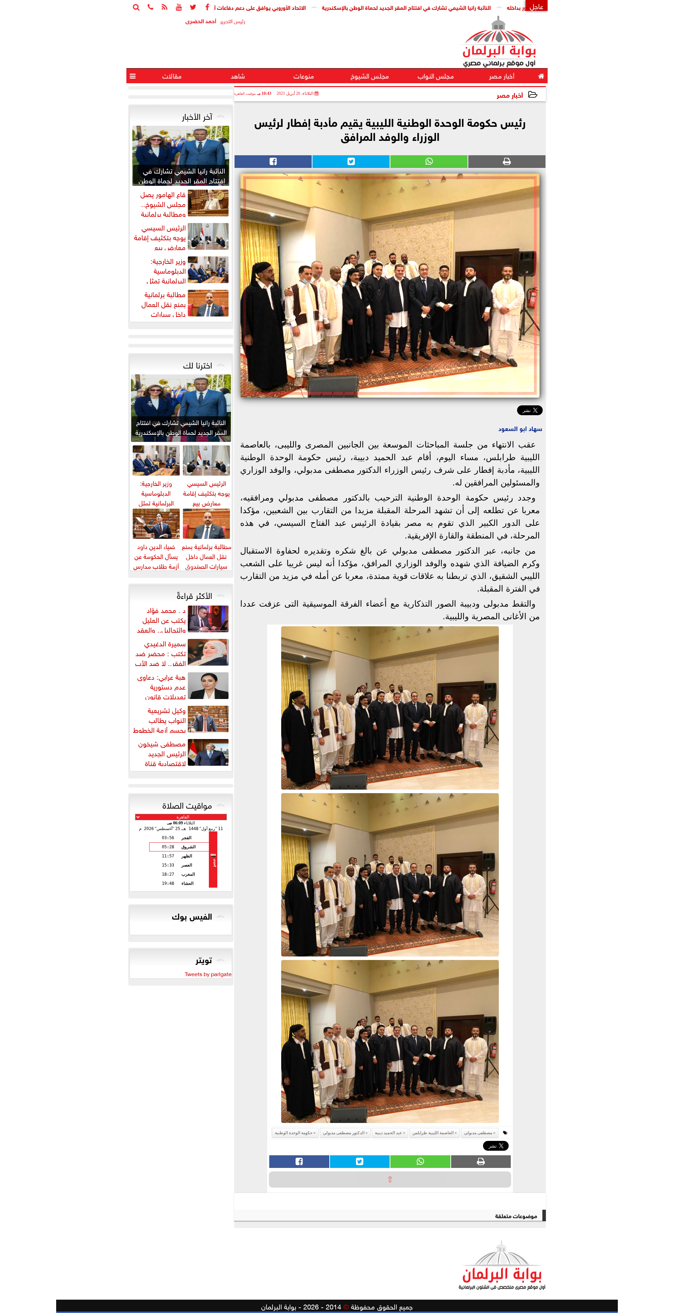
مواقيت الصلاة (187, 804)
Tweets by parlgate (208, 973)
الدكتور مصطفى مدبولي (343, 1132)
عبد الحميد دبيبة (388, 1132)
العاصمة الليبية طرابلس (433, 1132)
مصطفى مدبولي (478, 1132)
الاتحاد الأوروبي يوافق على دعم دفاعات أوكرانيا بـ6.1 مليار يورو (290, 7)
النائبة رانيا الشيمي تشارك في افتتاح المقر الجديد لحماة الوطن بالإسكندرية (460, 7)
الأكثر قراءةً (194, 594)
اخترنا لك (197, 364)
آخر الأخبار (197, 115)
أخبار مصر (510, 94)
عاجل (536, 5)
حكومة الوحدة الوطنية (293, 1132)
